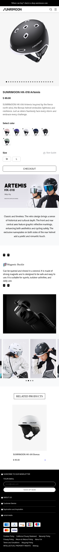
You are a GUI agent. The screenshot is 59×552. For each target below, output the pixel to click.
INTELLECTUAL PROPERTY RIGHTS (17, 546)
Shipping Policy (27, 543)
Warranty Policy (44, 536)
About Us (38, 539)
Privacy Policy (8, 539)
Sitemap (36, 546)
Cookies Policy (8, 536)
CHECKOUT (29, 169)
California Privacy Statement (26, 536)
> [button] (8, 255)
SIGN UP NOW (29, 490)
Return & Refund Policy (24, 539)
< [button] (4, 255)
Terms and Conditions (11, 543)
